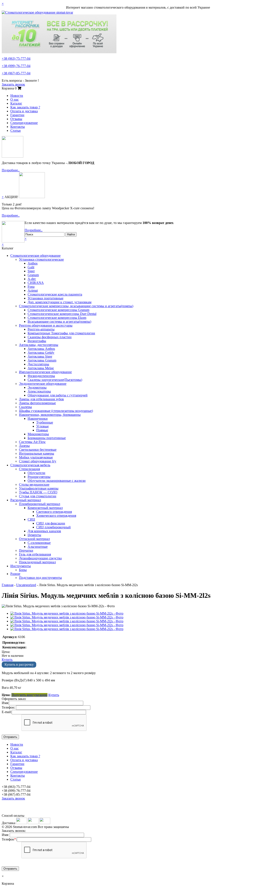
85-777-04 (16, 73)
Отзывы (16, 119)
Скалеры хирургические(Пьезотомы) (55, 380)
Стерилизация (29, 469)
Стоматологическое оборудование (35, 255)
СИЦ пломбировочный (53, 527)
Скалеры (25, 407)
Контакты (17, 126)
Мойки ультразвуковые (36, 457)
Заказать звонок (13, 84)
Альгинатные (38, 546)
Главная (7, 585)
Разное (15, 574)
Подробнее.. (11, 170)
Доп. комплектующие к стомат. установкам (59, 302)
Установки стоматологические (41, 259)
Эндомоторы (37, 387)
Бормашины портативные (47, 438)
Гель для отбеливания (35, 554)
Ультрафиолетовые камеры (38, 488)
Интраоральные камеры (36, 453)
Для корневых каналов (44, 531)
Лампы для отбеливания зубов (41, 399)
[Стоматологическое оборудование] (37, 12)
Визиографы (37, 341)
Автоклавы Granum (42, 360)
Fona (31, 286)
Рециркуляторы (39, 477)
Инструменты (20, 566)
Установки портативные (45, 298)
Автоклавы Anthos (41, 349)
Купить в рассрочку (19, 664)
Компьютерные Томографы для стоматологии (61, 333)
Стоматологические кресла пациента (55, 294)
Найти (71, 234)
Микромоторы (38, 434)
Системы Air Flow (32, 442)
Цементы (34, 535)
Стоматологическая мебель (30, 465)
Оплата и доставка (24, 111)
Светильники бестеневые (37, 449)
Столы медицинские (34, 484)
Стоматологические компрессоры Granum (58, 310)
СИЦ (31, 519)
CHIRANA (36, 283)
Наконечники (38, 418)
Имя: (5, 703)
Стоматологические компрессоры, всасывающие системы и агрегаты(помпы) (76, 306)
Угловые (42, 426)
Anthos (33, 263)
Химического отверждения (56, 515)
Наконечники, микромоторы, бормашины (50, 414)
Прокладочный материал (37, 562)
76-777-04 (16, 66)
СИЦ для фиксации (50, 523)
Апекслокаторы (39, 391)
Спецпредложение (24, 123)
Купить (7, 659)
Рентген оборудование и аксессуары (45, 325)
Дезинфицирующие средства (40, 558)
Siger (31, 271)
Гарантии (17, 115)
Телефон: (8, 707)
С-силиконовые (39, 543)
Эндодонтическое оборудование (42, 383)
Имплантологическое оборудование (45, 372)
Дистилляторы (38, 364)
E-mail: (7, 712)
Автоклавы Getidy (41, 352)
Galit (31, 267)
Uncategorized (26, 585)
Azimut (33, 290)
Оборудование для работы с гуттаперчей (58, 395)
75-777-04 (16, 58)
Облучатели (36, 473)
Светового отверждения (54, 511)
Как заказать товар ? (25, 107)
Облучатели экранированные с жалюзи (57, 480)
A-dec (32, 279)
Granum (33, 275)
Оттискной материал (34, 539)
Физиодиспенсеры (41, 376)
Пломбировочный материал (39, 504)
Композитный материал (45, 508)
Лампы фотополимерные (37, 403)
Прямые (42, 430)
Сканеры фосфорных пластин (50, 337)
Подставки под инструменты (40, 577)
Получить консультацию (29, 695)
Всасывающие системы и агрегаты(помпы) (59, 321)
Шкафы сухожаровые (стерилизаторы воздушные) (56, 411)
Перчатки (26, 550)
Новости (16, 95)
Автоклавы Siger (40, 356)
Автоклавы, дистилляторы (38, 345)
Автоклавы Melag (41, 368)
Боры (23, 570)
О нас (14, 99)
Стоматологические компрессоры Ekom (57, 317)
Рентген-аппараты (41, 329)
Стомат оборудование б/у (37, 461)
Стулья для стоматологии (37, 496)
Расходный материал (25, 500)
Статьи (15, 130)
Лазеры (24, 446)
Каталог (16, 103)
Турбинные (44, 422)
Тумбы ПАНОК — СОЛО (38, 492)
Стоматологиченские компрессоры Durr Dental (62, 314)
